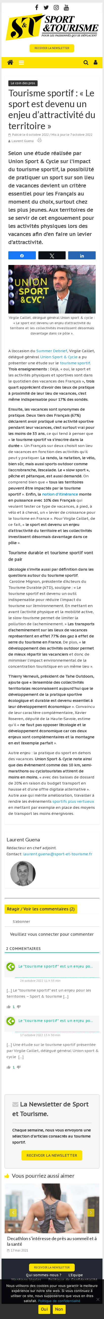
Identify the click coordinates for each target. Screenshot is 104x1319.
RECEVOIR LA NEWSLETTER (52, 48)
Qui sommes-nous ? (43, 1275)
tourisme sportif (75, 363)
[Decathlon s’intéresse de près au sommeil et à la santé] (52, 1186)
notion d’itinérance (60, 494)
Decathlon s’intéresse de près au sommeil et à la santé (52, 1241)
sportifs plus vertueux (73, 801)
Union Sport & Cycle (58, 356)
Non (59, 1309)
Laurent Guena (23, 141)
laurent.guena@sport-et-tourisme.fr (57, 854)
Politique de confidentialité (59, 1301)
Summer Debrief (51, 350)
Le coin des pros (23, 83)
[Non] (97, 1299)
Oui (44, 1309)
